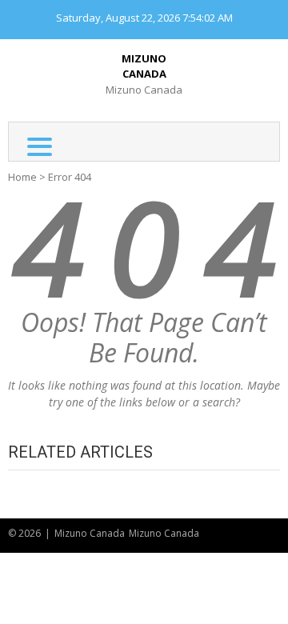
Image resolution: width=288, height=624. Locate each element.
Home (22, 177)
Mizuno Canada (144, 66)
